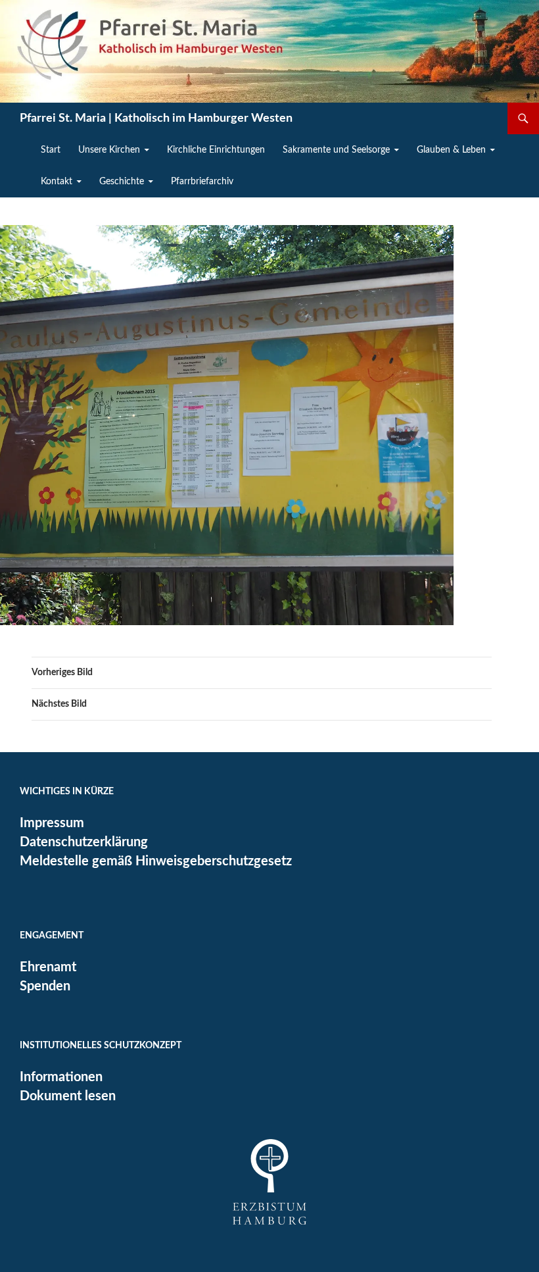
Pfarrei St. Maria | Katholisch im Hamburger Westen (156, 118)
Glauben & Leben (451, 150)
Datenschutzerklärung (84, 842)
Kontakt (56, 181)
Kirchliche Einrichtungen (216, 150)
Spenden (45, 986)
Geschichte (121, 181)
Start (50, 150)
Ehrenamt (48, 967)
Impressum (52, 823)
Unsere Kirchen (109, 150)
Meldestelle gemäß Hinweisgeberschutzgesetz (156, 861)
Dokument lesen (68, 1096)
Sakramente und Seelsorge (336, 150)
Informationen (61, 1077)
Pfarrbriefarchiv (202, 181)
